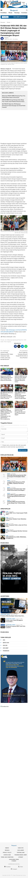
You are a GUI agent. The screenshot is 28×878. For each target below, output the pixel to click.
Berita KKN (6, 642)
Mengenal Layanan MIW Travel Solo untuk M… (15, 626)
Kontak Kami (7, 854)
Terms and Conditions (7, 857)
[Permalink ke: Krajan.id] (2, 38)
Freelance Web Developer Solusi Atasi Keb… (13, 616)
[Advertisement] (14, 126)
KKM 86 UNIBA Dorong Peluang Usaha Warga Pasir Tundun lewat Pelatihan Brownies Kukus (21, 378)
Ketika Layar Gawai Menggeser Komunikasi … (14, 620)
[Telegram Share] (22, 346)
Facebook (8, 866)
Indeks (7, 848)
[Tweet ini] (18, 346)
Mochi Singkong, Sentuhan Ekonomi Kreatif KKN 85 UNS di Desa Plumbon (21, 354)
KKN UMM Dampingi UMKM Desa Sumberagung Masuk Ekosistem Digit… (16, 496)
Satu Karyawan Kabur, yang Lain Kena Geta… (16, 525)
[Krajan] (14, 10)
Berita (8, 473)
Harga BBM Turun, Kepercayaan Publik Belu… (16, 513)
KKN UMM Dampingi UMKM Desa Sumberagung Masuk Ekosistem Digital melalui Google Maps (20, 395)
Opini (7, 511)
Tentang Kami (20, 852)
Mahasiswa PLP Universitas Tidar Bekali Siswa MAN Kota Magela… (16, 489)
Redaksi (7, 850)
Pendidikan (6, 650)
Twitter (21, 866)
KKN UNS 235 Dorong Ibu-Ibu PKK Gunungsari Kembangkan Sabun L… (16, 477)
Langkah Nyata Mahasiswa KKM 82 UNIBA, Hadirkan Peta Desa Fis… (16, 483)
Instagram (15, 869)
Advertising (3, 614)
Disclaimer (21, 850)
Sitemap (20, 857)
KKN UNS (5, 645)
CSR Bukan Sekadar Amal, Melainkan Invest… (16, 519)
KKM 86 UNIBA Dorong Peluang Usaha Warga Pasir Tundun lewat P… (16, 503)
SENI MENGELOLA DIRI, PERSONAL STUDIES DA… (16, 537)
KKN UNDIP (5, 648)
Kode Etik (20, 848)
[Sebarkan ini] (15, 346)
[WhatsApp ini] (25, 346)
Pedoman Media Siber (21, 854)
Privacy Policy (7, 852)
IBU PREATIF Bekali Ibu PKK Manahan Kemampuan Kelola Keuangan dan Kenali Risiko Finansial (13, 105)
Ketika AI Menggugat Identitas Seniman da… (16, 531)
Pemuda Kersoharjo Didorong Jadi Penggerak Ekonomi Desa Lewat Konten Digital (20, 411)
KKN (4, 640)
